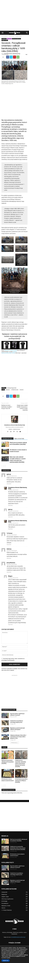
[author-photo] (14, 423)
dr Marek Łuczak (14, 389)
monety (13, 352)
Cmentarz (8, 389)
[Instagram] (11, 432)
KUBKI (10, 352)
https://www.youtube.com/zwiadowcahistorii (14, 427)
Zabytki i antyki (18, 36)
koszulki (6, 352)
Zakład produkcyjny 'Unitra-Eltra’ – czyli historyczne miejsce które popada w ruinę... (18, 737)
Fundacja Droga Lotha (11, 387)
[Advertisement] (14, 15)
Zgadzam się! (5, 960)
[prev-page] (2, 466)
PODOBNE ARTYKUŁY (7, 438)
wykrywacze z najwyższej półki (10, 350)
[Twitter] (11, 57)
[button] (2, 33)
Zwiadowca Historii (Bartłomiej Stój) (12, 53)
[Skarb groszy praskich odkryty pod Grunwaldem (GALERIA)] (5, 444)
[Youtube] (21, 432)
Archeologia (18, 758)
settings (26, 955)
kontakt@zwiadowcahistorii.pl (18, 937)
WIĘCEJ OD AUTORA (19, 438)
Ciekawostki (11, 36)
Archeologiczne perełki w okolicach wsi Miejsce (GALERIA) (21, 780)
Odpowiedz (9, 483)
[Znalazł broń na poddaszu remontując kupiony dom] (5, 722)
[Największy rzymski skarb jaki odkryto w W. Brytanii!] (5, 730)
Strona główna (4, 36)
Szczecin (21, 389)
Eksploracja (9, 38)
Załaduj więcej (14, 742)
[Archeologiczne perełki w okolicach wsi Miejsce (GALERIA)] (21, 773)
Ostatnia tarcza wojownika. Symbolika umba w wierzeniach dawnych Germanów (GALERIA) (20, 763)
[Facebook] (7, 57)
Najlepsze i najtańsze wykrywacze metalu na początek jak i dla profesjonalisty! (14, 336)
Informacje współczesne (16, 38)
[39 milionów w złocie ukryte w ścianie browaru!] (5, 451)
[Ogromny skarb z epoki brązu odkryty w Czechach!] (5, 715)
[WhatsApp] (17, 57)
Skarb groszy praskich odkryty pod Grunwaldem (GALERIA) (7, 762)
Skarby (3, 446)
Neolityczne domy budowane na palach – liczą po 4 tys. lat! (6, 407)
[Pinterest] (14, 57)
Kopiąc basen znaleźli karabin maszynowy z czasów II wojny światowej (22, 408)
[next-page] (5, 466)
